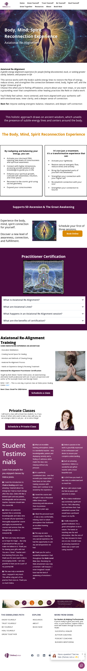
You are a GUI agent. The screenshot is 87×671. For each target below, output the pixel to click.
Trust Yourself (47, 3)
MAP (7, 385)
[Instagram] (38, 655)
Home (22, 3)
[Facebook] (32, 655)
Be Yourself (60, 3)
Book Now (58, 6)
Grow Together (26, 6)
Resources (39, 6)
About (48, 6)
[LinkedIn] (44, 655)
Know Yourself (33, 3)
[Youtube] (50, 655)
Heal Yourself (73, 3)
